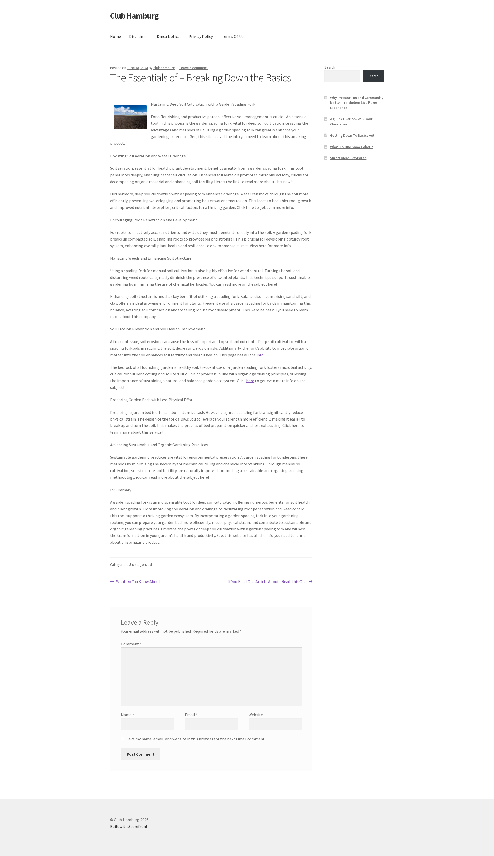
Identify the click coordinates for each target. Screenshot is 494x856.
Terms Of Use (233, 36)
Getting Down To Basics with (353, 135)
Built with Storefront (129, 826)
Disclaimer (138, 36)
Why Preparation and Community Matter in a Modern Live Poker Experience (356, 102)
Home (115, 36)
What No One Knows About (351, 146)
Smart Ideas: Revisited (348, 158)
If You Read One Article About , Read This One (267, 582)
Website (256, 714)
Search (329, 67)
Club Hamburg (134, 16)
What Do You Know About (138, 582)
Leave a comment (193, 67)
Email (191, 714)
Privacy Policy (201, 36)
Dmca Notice (168, 36)
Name (127, 714)
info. (260, 354)
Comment (131, 643)
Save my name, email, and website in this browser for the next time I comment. (196, 738)
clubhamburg (164, 67)
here (250, 380)
